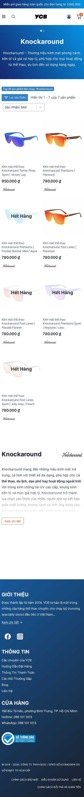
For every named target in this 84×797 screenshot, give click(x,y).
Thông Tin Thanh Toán (18, 672)
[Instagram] (20, 636)
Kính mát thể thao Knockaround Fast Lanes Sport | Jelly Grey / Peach (18, 399)
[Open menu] (4, 16)
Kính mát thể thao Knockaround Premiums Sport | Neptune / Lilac (62, 323)
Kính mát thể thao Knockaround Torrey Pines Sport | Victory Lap (18, 170)
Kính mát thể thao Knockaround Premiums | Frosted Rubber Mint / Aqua (19, 247)
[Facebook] (8, 636)
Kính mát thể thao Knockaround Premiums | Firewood (59, 170)
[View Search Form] (13, 16)
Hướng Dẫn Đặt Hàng (17, 666)
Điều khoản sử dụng (55, 779)
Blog (5, 685)
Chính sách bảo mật (25, 779)
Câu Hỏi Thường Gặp (17, 679)
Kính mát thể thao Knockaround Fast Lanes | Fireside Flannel (18, 323)
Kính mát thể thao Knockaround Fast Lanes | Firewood (59, 247)
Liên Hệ (7, 691)
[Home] (41, 30)
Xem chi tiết (10, 622)
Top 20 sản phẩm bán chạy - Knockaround (27, 89)
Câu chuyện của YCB (17, 660)
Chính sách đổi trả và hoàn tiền (59, 787)
